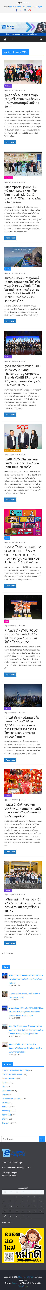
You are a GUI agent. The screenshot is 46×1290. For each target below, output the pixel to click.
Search (42, 1139)
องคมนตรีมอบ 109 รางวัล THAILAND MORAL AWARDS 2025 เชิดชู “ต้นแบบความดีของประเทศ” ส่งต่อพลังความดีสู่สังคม (26, 1012)
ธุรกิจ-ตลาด (8, 178)
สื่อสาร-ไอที (6, 1115)
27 (5, 1216)
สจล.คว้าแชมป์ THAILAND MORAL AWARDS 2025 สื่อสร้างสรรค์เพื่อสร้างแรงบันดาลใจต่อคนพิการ (26, 979)
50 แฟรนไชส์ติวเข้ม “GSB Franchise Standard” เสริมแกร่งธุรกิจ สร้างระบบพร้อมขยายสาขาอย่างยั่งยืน (25, 1048)
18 (35, 1206)
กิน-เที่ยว (7, 269)
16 (23, 1206)
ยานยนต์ (5, 1103)
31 (29, 1216)
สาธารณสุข (6, 1111)
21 (11, 1211)
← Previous (7, 953)
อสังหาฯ (7, 708)
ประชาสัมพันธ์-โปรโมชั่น (11, 1099)
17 (29, 1206)
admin (23, 90)
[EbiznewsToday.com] (23, 23)
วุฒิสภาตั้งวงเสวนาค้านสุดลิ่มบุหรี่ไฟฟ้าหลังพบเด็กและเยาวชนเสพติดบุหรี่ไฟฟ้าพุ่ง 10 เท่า (22, 100)
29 (17, 1216)
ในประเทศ (8, 86)
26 (41, 1211)
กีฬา (6, 621)
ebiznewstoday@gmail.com (19, 1167)
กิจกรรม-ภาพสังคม (9, 1078)
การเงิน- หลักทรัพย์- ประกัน (12, 450)
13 (5, 1206)
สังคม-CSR (6, 1107)
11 (35, 1201)
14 (11, 1206)
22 (17, 1211)
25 (35, 1211)
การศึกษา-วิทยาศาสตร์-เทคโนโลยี (15, 1070)
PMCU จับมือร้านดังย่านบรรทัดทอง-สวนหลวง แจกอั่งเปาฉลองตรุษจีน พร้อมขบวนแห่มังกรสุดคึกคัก (22, 810)
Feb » (10, 1222)
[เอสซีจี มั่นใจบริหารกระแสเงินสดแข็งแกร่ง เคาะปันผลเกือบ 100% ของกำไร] (23, 436)
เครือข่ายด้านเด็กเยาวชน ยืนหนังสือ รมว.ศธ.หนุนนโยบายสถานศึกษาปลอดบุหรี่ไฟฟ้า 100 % (22, 905)
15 (17, 1206)
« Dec (4, 1222)
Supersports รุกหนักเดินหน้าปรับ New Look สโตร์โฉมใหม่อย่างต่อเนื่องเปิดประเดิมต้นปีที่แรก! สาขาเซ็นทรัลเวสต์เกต (22, 194)
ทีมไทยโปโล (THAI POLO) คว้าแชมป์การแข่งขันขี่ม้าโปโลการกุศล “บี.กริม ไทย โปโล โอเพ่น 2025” (21, 636)
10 (29, 1201)
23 (23, 1211)
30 (23, 1216)
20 (5, 1211)
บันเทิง (7, 538)
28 (11, 1216)
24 (29, 1211)
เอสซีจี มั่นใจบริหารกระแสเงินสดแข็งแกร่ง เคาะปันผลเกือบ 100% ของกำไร (21, 463)
